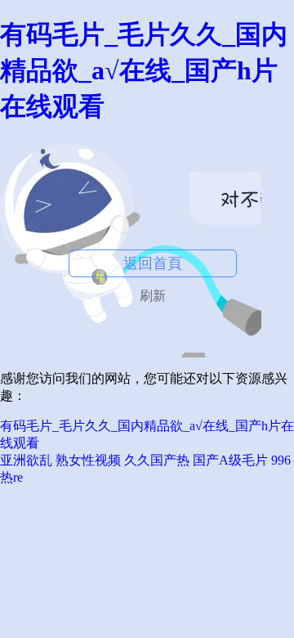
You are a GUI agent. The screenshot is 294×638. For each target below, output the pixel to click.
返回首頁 (152, 263)
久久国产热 (156, 460)
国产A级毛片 (230, 460)
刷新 (153, 296)
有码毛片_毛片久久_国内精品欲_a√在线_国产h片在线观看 (143, 70)
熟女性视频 (88, 460)
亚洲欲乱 (26, 460)
